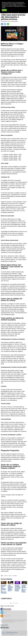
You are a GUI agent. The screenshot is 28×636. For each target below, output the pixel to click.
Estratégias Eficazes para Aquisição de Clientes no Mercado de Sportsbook (3, 589)
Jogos (10, 575)
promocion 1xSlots (19, 56)
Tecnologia (15, 575)
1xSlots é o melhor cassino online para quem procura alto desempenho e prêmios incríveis (13, 16)
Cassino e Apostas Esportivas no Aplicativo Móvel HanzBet (24, 588)
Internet (6, 575)
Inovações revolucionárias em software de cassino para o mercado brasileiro (18, 588)
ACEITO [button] (4, 10)
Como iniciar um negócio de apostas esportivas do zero (10, 588)
